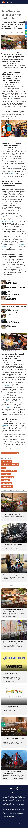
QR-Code (11, 173)
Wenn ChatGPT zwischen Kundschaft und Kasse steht (13, 739)
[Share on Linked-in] (26, 29)
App (11, 98)
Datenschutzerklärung (13, 813)
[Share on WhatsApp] (26, 32)
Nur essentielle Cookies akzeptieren (14, 823)
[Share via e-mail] (26, 38)
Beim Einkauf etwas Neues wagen (12, 544)
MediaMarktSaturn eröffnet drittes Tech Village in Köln (13, 772)
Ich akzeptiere (14, 819)
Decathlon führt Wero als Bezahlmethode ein (10, 674)
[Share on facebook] (26, 23)
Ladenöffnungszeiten (7, 221)
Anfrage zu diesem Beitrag (10, 453)
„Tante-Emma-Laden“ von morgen (12, 514)
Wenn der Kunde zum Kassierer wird (15, 287)
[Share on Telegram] (26, 35)
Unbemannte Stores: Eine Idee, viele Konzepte (12, 293)
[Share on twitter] (26, 26)
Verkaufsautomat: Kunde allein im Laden (12, 298)
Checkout (4, 401)
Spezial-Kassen (7, 486)
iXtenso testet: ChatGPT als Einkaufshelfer (10, 707)
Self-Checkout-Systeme (9, 471)
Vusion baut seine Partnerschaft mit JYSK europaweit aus (13, 610)
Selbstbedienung (8, 477)
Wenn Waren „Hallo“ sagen (10, 575)
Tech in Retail (7, 461)
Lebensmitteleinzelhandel (10, 464)
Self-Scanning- (5, 407)
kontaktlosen (5, 425)
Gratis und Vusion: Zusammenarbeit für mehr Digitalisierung (13, 642)
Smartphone (6, 474)
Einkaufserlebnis (6, 386)
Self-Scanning (7, 483)
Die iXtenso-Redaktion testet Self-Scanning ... (12, 282)
